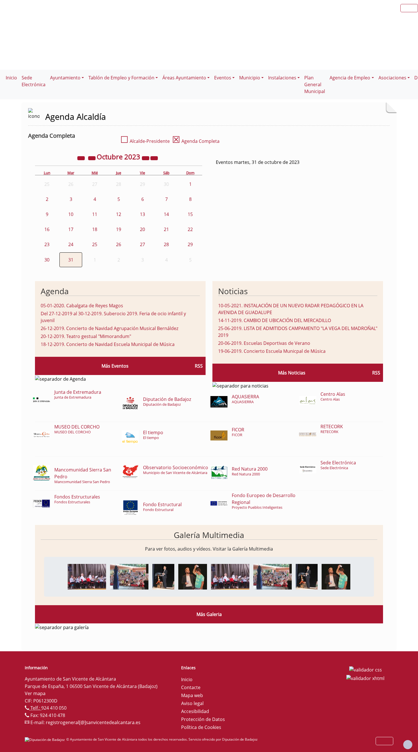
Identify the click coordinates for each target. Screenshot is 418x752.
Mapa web (192, 695)
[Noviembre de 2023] (154, 157)
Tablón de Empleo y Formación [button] (121, 78)
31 (70, 260)
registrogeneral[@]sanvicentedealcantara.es (93, 722)
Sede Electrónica (33, 81)
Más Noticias (291, 373)
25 (94, 244)
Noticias (233, 291)
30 (46, 260)
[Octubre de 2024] (146, 157)
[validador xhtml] (365, 678)
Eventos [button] (222, 78)
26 (118, 244)
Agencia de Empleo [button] (350, 78)
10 (70, 214)
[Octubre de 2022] (81, 157)
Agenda (55, 291)
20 (142, 229)
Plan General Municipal (314, 84)
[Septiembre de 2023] (92, 157)
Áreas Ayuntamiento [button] (184, 78)
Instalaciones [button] (282, 78)
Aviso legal (192, 703)
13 (142, 214)
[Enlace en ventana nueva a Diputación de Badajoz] (45, 739)
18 (94, 229)
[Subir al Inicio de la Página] (407, 744)
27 (142, 244)
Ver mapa (35, 693)
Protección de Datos (203, 719)
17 (70, 229)
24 (70, 244)
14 (166, 214)
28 (166, 244)
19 (118, 229)
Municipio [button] (249, 78)
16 (46, 229)
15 (190, 214)
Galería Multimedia (209, 535)
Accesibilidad (195, 711)
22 (190, 229)
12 (118, 214)
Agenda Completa (196, 141)
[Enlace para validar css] (365, 669)
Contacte (190, 687)
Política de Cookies (201, 727)
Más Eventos (115, 366)
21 (166, 229)
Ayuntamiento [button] (65, 78)
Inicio (11, 78)
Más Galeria (209, 614)
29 (190, 244)
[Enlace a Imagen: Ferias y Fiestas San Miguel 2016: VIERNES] (86, 576)
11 (94, 214)
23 (46, 244)
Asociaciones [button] (392, 78)
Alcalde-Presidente (145, 141)
